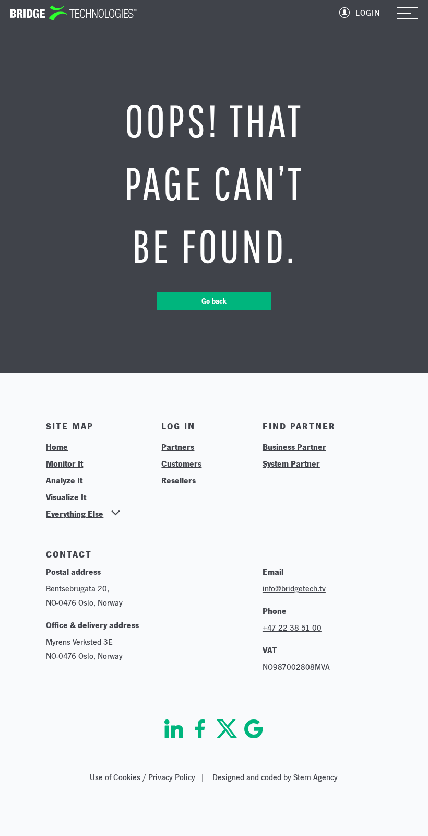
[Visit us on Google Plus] (254, 729)
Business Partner (294, 447)
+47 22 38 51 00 (292, 628)
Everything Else (74, 513)
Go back (214, 301)
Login (367, 13)
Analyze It (64, 480)
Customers (181, 463)
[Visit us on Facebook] (200, 729)
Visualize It (66, 497)
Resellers (178, 480)
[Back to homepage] (73, 13)
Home (57, 447)
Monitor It (64, 463)
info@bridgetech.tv (294, 589)
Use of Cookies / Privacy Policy (142, 777)
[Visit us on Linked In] (174, 729)
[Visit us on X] (227, 729)
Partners (177, 447)
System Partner (291, 463)
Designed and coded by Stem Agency (275, 777)
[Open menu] (407, 13)
